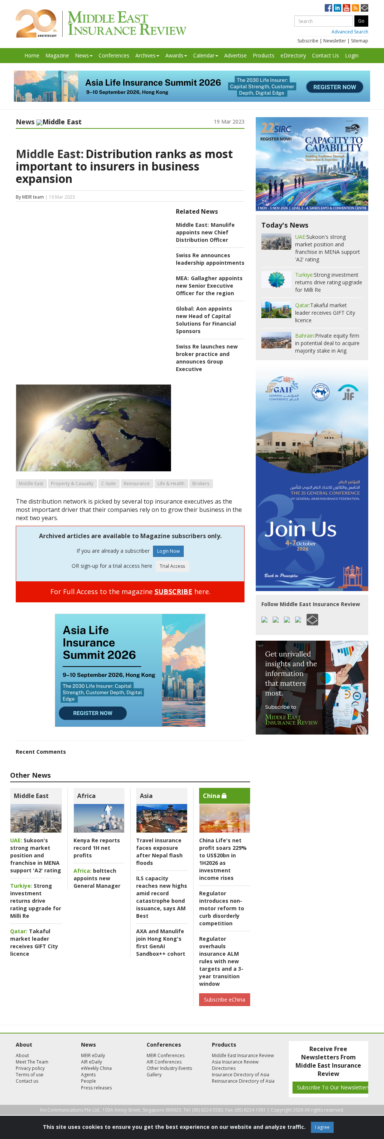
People (88, 1081)
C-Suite (108, 483)
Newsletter (334, 41)
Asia (146, 796)
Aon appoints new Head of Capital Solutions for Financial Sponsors (206, 320)
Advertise (235, 55)
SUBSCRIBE (173, 591)
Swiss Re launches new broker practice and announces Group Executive (207, 358)
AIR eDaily (91, 1062)
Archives (145, 55)
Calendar (203, 55)
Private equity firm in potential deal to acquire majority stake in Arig (327, 343)
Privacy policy (30, 1068)
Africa (86, 796)
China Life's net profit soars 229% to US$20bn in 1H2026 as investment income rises (223, 859)
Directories (224, 1068)
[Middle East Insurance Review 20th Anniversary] (101, 23)
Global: (185, 308)
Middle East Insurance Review (243, 1055)
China (212, 796)
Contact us (27, 1081)
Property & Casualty (72, 483)
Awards (174, 55)
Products (263, 55)
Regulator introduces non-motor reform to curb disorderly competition (221, 908)
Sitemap (359, 41)
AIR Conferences (164, 1062)
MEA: (182, 278)
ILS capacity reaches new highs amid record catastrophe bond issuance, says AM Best (161, 897)
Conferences (114, 55)
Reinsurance (137, 483)
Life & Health (171, 483)
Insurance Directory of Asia (240, 1074)
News (82, 55)
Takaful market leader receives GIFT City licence (34, 942)
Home (31, 55)
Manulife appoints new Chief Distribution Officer (205, 232)
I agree (322, 1127)
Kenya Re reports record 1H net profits (97, 848)
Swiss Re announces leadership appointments (210, 259)
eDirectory (293, 55)
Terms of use (30, 1074)
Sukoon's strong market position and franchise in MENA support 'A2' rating (35, 855)
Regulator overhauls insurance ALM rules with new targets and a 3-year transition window (221, 961)
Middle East (31, 483)
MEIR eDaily (93, 1055)
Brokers (200, 483)
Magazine (57, 55)
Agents (88, 1074)
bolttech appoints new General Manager (97, 878)
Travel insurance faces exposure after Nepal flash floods (159, 851)
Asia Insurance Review (235, 1062)
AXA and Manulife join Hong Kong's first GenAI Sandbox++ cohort (160, 942)
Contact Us (325, 55)
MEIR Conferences (165, 1055)
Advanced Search (350, 32)
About (22, 1055)
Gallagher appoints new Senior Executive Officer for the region (209, 286)
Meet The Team (32, 1062)
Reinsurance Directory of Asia (243, 1081)
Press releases (96, 1088)
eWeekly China (96, 1068)
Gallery (154, 1074)
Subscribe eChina (224, 999)
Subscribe (307, 41)
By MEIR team (30, 197)
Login (351, 55)
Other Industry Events (169, 1068)
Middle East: (50, 153)
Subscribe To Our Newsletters (333, 1087)
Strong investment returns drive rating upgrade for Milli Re (35, 900)
